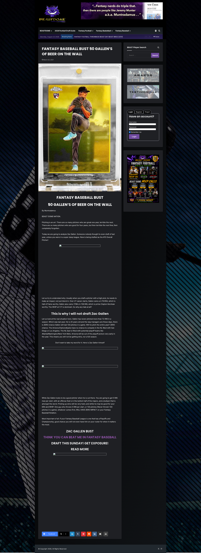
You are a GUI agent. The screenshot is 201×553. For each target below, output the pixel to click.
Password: (133, 127)
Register (139, 112)
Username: (133, 122)
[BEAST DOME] (52, 14)
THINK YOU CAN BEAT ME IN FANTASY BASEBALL (79, 437)
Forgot (147, 112)
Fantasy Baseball (122, 31)
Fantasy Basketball (103, 31)
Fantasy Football (85, 31)
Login (130, 112)
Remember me (136, 132)
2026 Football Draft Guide (65, 31)
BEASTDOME (45, 31)
